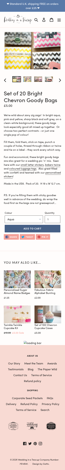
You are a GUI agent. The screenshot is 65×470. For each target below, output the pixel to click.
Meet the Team (33, 363)
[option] (16, 80)
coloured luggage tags (22, 168)
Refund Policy (29, 404)
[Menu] (59, 20)
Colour (8, 212)
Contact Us (20, 375)
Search (45, 410)
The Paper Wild (47, 369)
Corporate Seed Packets (27, 398)
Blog (30, 369)
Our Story (14, 363)
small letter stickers (32, 165)
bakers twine (52, 165)
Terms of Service (41, 375)
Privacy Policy (50, 404)
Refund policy (32, 381)
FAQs (50, 398)
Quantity (49, 212)
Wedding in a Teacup (28, 459)
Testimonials (16, 369)
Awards (52, 363)
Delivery (11, 404)
